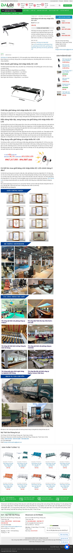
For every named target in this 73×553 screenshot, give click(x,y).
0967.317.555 (8, 438)
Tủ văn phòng (64, 504)
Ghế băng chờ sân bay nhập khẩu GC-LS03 (51, 486)
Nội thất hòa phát (27, 509)
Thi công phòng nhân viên (18, 507)
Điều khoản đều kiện (6, 549)
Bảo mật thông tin (17, 549)
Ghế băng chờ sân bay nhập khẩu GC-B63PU (8, 486)
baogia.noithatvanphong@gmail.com (13, 442)
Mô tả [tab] (2, 54)
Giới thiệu (66, 1)
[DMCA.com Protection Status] (54, 526)
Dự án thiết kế (64, 10)
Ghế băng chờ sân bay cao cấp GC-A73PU (36, 465)
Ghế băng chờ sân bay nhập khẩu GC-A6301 (8, 465)
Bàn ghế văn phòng (35, 504)
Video (71, 1)
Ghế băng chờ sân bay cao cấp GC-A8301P (36, 486)
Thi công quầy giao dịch (45, 507)
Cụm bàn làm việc (49, 505)
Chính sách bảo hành (28, 549)
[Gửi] (59, 5)
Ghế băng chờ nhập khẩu (44, 16)
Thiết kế (33, 10)
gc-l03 (35, 44)
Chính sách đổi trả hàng (40, 549)
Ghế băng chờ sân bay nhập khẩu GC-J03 (65, 465)
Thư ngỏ (61, 1)
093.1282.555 (25, 438)
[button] (11, 10)
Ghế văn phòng (55, 504)
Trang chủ (34, 16)
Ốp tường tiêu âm (60, 505)
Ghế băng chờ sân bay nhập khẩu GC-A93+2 (65, 486)
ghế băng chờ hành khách (39, 46)
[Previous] (3, 27)
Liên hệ (21, 13)
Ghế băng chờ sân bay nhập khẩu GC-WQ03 (22, 486)
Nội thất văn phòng (16, 509)
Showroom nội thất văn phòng (9, 504)
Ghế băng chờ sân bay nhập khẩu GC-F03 (51, 465)
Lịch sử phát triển (54, 1)
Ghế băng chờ (4, 57)
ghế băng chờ (40, 44)
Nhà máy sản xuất (42, 10)
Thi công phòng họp (31, 507)
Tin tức (14, 13)
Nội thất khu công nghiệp (37, 505)
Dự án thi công (6, 13)
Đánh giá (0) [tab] (8, 54)
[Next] (27, 27)
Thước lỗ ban (36, 509)
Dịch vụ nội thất (53, 10)
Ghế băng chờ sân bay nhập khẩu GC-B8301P (22, 465)
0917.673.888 (16, 438)
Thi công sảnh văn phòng (60, 507)
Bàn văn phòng (46, 504)
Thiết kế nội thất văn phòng (21, 505)
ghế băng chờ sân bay (42, 47)
